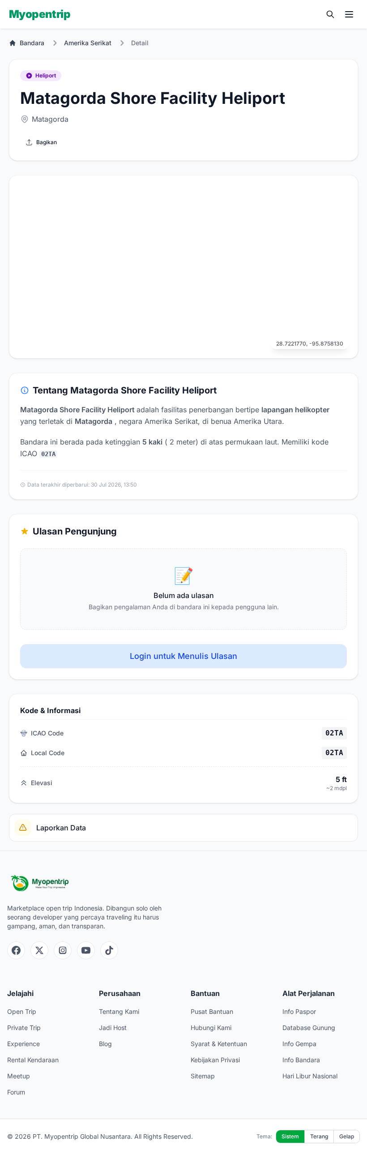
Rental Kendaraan (33, 1060)
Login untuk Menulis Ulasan (183, 656)
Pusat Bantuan (212, 1011)
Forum (16, 1092)
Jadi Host (113, 1027)
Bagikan (46, 142)
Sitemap (203, 1076)
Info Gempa (299, 1043)
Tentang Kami (119, 1011)
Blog (105, 1043)
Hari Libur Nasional (309, 1076)
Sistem (290, 1136)
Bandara (32, 43)
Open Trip (21, 1011)
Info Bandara (301, 1060)
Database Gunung (308, 1027)
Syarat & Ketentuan (219, 1043)
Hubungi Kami (211, 1027)
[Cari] (330, 14)
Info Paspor (299, 1011)
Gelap (346, 1136)
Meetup (18, 1076)
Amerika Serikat (87, 43)
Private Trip (24, 1027)
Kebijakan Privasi (215, 1060)
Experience (23, 1043)
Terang (319, 1136)
